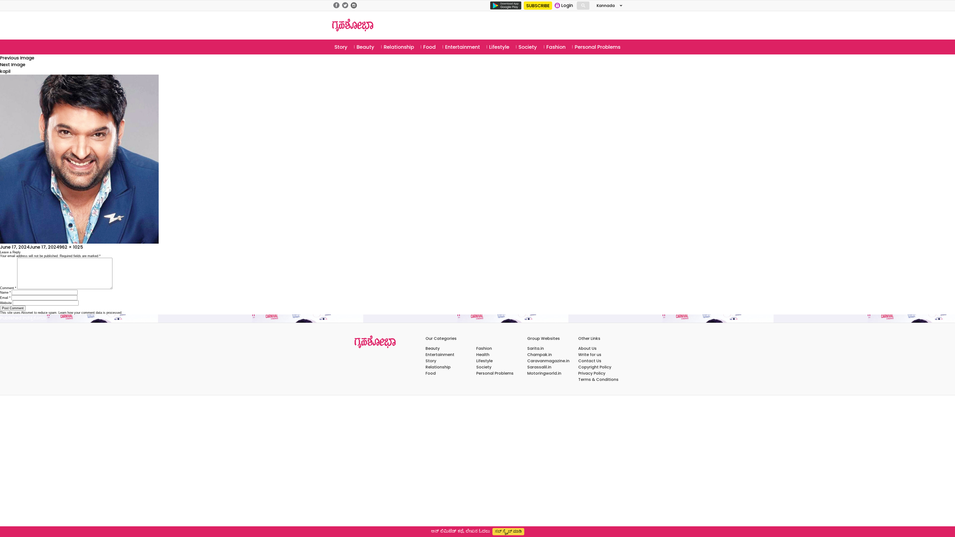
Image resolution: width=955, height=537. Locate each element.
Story (340, 47)
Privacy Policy (591, 373)
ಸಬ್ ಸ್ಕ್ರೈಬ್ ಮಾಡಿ (508, 531)
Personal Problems (598, 47)
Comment (8, 288)
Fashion (556, 47)
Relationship (399, 47)
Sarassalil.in (539, 367)
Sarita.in (535, 348)
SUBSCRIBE (538, 5)
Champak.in (539, 355)
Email (5, 298)
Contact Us (589, 361)
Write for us (589, 355)
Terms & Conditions (598, 379)
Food (429, 47)
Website (6, 303)
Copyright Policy (594, 367)
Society (528, 47)
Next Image (12, 64)
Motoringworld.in (544, 373)
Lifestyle (499, 47)
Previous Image (17, 58)
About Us (587, 348)
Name (5, 292)
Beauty (365, 47)
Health (482, 355)
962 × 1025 (71, 247)
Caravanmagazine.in (548, 361)
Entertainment (462, 47)
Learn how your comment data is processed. (90, 312)
